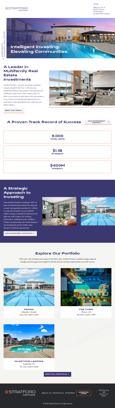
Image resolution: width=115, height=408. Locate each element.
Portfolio (98, 9)
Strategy (98, 12)
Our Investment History (96, 122)
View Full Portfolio (56, 374)
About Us (98, 7)
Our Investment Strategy (19, 233)
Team (95, 4)
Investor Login (101, 14)
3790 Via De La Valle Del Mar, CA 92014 (104, 393)
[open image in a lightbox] (82, 105)
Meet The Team (13, 110)
